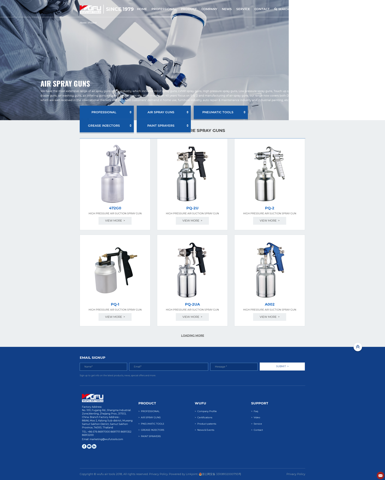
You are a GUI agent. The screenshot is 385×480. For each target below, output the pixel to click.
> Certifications (203, 417)
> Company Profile (206, 411)
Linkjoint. (192, 474)
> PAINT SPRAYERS (149, 436)
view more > (115, 220)
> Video (255, 417)
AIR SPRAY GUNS (161, 112)
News (227, 9)
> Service (256, 423)
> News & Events (204, 429)
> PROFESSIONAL (149, 411)
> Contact (257, 429)
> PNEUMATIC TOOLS (151, 423)
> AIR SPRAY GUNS (149, 417)
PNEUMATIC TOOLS (217, 112)
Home (83, 22)
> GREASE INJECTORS (151, 429)
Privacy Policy (295, 474)
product (189, 9)
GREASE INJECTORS (104, 125)
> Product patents (205, 423)
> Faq (254, 411)
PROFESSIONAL (163, 9)
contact (262, 9)
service (243, 9)
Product (92, 22)
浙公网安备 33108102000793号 (221, 474)
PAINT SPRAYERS (160, 125)
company (209, 9)
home (142, 9)
